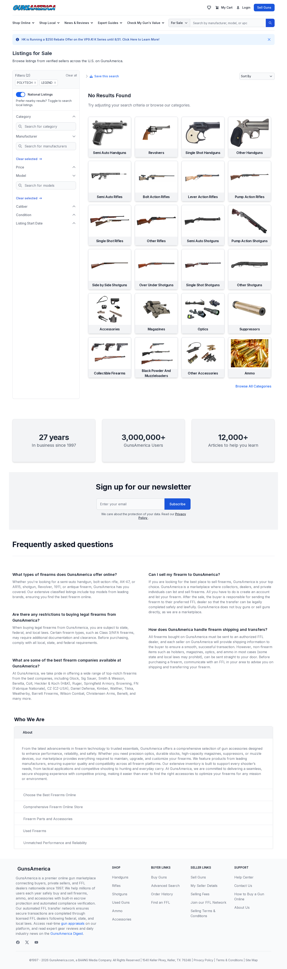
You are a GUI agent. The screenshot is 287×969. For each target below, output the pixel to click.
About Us (242, 907)
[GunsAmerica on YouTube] (36, 942)
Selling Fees (200, 894)
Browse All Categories (253, 386)
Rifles (116, 886)
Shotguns (119, 894)
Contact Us (243, 886)
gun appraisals (72, 923)
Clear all (71, 75)
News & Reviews (77, 23)
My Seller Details (204, 886)
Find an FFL (160, 902)
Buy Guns (159, 877)
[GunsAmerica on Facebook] (18, 942)
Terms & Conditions (229, 960)
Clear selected (26, 159)
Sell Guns (264, 7)
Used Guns (121, 902)
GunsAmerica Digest (66, 933)
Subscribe (178, 504)
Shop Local (47, 23)
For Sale (177, 23)
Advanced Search (165, 886)
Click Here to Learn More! (140, 39)
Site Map (252, 960)
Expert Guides (108, 23)
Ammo (117, 911)
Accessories (121, 919)
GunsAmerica (33, 869)
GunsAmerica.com (61, 960)
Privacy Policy (203, 960)
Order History (162, 894)
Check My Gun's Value (143, 23)
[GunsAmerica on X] (27, 942)
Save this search (106, 76)
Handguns (120, 877)
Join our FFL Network (208, 902)
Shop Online (21, 23)
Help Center (244, 877)
